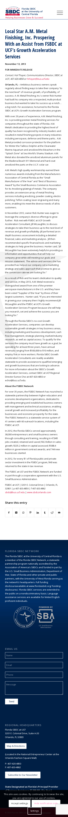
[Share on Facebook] (8, 512)
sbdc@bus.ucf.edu (15, 492)
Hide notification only (46, 803)
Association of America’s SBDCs (21, 567)
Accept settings (19, 803)
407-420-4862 (14, 767)
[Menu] (58, 12)
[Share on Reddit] (51, 512)
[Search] (50, 12)
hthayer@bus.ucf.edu (38, 78)
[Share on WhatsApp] (23, 512)
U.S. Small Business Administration (27, 571)
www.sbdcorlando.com (39, 492)
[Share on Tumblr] (44, 512)
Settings (34, 810)
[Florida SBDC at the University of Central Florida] (28, 12)
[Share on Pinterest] (30, 512)
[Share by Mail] (59, 512)
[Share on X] (16, 512)
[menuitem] (50, 12)
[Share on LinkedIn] (37, 512)
